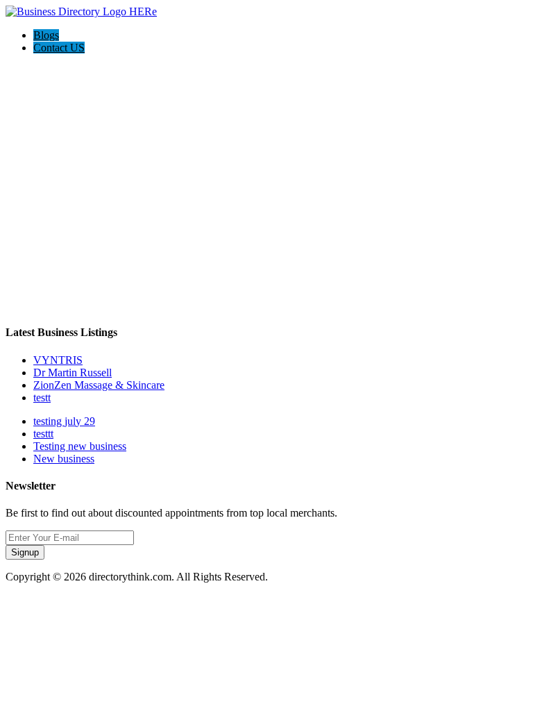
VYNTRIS (58, 360)
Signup (25, 552)
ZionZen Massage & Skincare (98, 385)
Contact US (59, 47)
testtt (43, 434)
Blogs (46, 35)
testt (42, 397)
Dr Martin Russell (72, 372)
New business (63, 459)
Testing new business (79, 446)
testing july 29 (64, 421)
